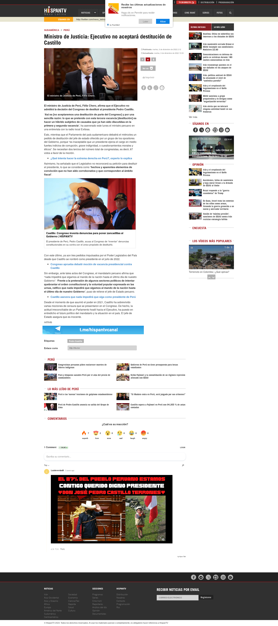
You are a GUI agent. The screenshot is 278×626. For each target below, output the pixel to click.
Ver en (146, 68)
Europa (47, 607)
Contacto (120, 600)
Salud (71, 607)
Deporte (72, 603)
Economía (73, 597)
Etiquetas (49, 340)
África (47, 603)
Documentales (99, 613)
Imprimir (149, 77)
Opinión (96, 610)
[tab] (200, 27)
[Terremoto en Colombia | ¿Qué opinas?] (211, 257)
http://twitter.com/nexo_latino (90, 19)
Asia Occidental (51, 597)
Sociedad (72, 594)
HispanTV (55, 10)
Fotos (220, 12)
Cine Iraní (190, 12)
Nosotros (120, 597)
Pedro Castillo (75, 340)
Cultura (71, 610)
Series (206, 12)
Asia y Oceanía (51, 600)
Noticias (85, 12)
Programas (97, 594)
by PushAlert (115, 25)
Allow (163, 21)
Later (145, 21)
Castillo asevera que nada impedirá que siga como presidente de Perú (93, 297)
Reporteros (97, 603)
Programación (226, 2)
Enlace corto (51, 348)
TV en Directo (185, 2)
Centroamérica (51, 616)
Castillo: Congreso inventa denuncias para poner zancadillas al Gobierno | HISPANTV (84, 235)
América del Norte (53, 610)
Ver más (193, 117)
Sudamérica (51, 30)
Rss (118, 607)
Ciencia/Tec (73, 600)
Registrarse (206, 597)
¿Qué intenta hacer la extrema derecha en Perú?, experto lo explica (91, 158)
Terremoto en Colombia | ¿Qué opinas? (209, 271)
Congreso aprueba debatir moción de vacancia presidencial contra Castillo (91, 266)
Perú (67, 30)
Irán (46, 594)
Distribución (207, 2)
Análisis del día (99, 607)
